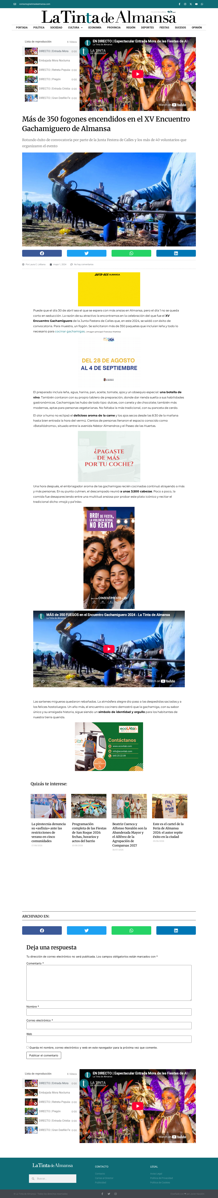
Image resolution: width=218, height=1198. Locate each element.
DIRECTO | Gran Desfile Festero (54, 98)
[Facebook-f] (179, 4)
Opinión (197, 27)
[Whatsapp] (202, 4)
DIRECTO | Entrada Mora (53, 51)
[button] (42, 253)
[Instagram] (185, 4)
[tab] (51, 51)
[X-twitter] (190, 4)
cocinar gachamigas (70, 331)
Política (38, 27)
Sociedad (56, 27)
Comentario (35, 963)
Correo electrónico (39, 1020)
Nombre (32, 1006)
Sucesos (180, 27)
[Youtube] (196, 4)
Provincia (114, 27)
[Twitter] (109, 1194)
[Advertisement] (109, 880)
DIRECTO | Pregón (50, 79)
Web (29, 1034)
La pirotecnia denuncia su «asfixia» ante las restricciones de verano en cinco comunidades (49, 832)
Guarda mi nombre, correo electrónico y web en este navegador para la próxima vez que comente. (93, 1047)
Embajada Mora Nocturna (54, 60)
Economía (94, 27)
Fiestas (164, 27)
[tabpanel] (138, 74)
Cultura (73, 27)
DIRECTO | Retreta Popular (54, 69)
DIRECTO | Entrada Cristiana (54, 88)
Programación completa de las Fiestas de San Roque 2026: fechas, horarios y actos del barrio (89, 832)
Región (130, 27)
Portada (22, 27)
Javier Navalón (197, 1194)
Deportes (147, 27)
